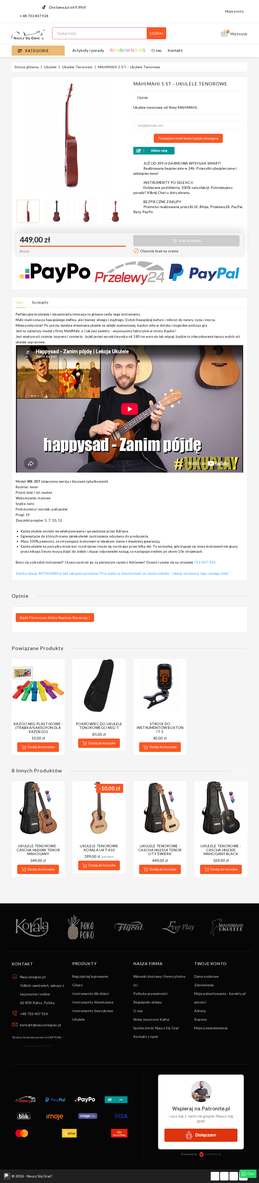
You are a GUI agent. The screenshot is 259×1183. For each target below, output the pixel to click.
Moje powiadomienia (211, 1028)
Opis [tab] (20, 302)
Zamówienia (204, 985)
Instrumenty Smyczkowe (92, 1011)
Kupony (200, 1019)
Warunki (46, 1045)
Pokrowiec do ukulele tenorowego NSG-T (99, 726)
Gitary (77, 985)
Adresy (200, 1011)
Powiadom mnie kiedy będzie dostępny (188, 138)
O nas (157, 50)
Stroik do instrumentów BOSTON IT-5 (160, 728)
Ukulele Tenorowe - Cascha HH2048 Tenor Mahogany (38, 850)
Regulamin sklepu (147, 1002)
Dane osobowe (206, 976)
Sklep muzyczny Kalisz (151, 1019)
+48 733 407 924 (34, 1014)
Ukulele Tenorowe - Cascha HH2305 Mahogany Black (221, 850)
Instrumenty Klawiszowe (93, 1002)
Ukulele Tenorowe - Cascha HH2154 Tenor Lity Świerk (160, 850)
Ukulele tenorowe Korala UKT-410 (99, 848)
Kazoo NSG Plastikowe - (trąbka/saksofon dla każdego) (38, 728)
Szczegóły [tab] (40, 302)
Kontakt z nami (145, 1036)
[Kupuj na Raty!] (188, 150)
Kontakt (175, 50)
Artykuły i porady (88, 50)
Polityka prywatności (150, 993)
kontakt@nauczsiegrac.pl (40, 1025)
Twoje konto (210, 963)
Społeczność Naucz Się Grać (156, 1028)
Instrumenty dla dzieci (90, 993)
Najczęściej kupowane (90, 976)
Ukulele (78, 1019)
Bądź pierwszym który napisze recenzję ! (55, 617)
